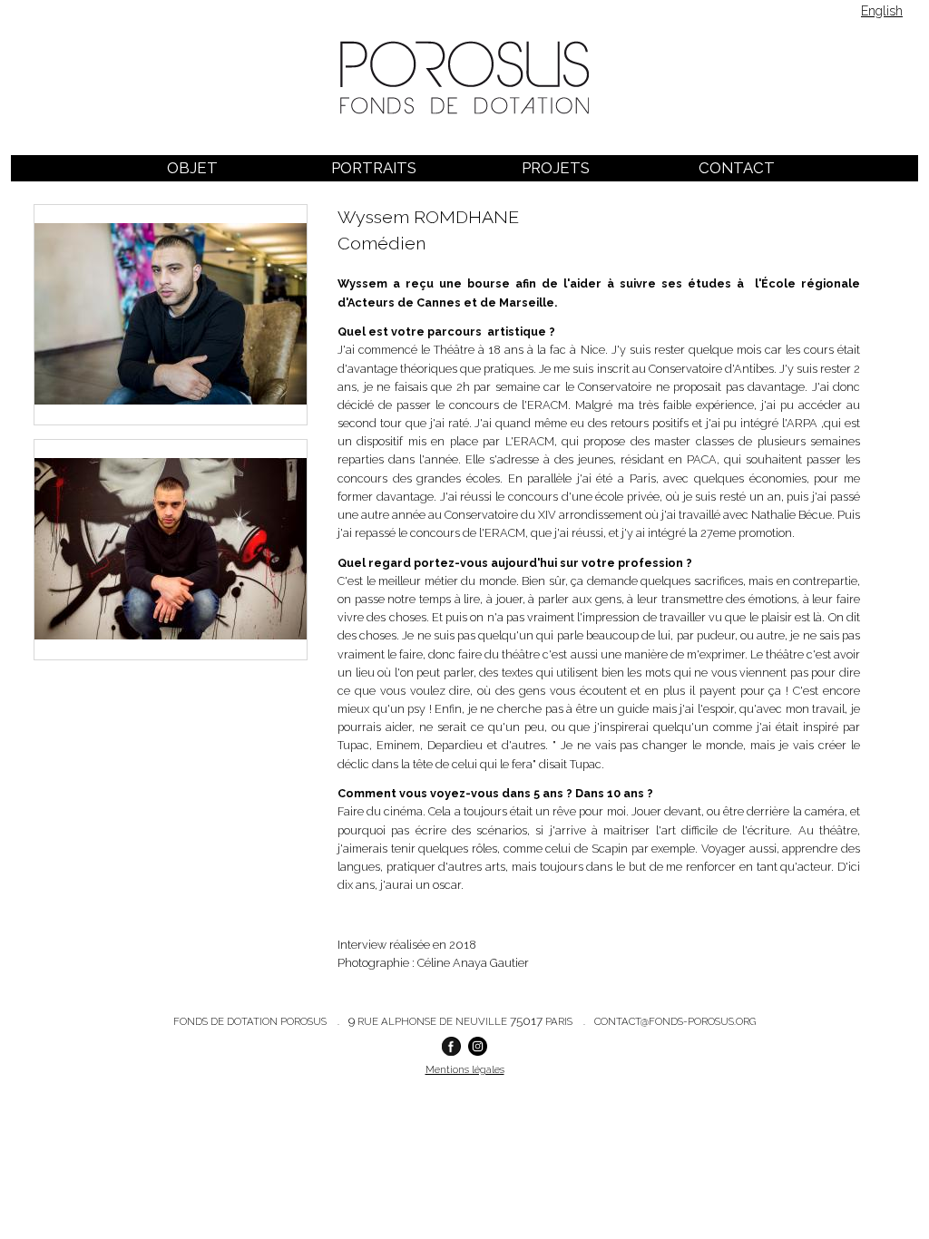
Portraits (373, 168)
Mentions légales (464, 1069)
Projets (556, 168)
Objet (192, 168)
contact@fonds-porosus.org (675, 1021)
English (882, 11)
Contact (737, 168)
